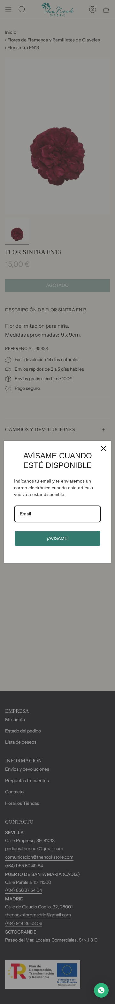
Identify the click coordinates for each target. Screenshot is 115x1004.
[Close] (103, 448)
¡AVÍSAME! (58, 538)
